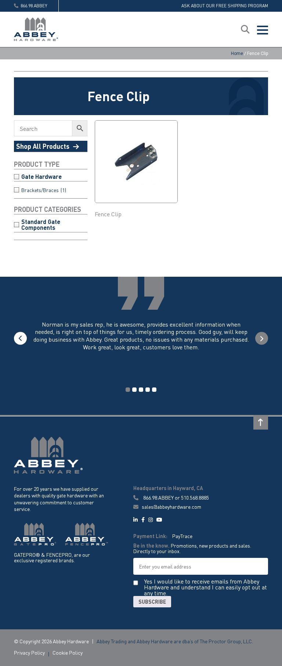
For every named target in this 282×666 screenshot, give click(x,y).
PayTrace (182, 536)
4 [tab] (147, 389)
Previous (20, 338)
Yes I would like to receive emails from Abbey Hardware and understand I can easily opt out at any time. (205, 587)
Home (237, 53)
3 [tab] (141, 389)
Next (261, 338)
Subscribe (152, 601)
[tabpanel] (141, 343)
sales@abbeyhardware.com (171, 506)
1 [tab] (128, 389)
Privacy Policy (29, 652)
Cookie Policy (68, 652)
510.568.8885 (195, 497)
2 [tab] (134, 389)
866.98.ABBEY (158, 497)
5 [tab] (154, 389)
